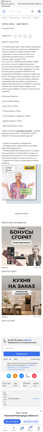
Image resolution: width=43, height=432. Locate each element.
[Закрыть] (41, 411)
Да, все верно (12, 421)
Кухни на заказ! (8, 320)
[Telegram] (30, 36)
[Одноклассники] (20, 36)
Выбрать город (31, 421)
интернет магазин (24, 131)
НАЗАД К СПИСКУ (21, 214)
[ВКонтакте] (15, 36)
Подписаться (21, 354)
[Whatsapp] (25, 36)
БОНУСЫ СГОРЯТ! (9, 271)
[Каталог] (3, 11)
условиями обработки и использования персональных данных (21, 367)
